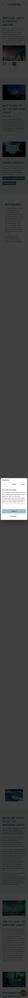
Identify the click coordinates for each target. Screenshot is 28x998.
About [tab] (23, 484)
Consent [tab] (5, 484)
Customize (13, 516)
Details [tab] (14, 484)
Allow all (14, 511)
